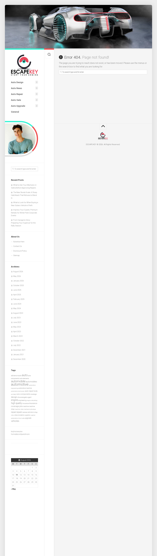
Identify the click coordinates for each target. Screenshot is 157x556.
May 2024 (17, 308)
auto (25, 375)
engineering (22, 400)
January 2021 (18, 355)
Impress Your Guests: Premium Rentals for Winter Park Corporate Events (24, 212)
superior (27, 415)
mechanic (27, 409)
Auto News (16, 88)
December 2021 (19, 350)
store (16, 415)
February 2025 (18, 299)
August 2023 (18, 313)
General (15, 112)
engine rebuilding (32, 400)
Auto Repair (17, 94)
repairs (19, 412)
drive (19, 397)
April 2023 (17, 332)
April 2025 (17, 295)
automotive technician (18, 391)
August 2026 (18, 272)
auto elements (24, 378)
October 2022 (18, 341)
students (21, 415)
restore (25, 412)
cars (18, 394)
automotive (19, 384)
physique (33, 409)
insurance (25, 403)
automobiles (31, 381)
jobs (21, 406)
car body (13, 394)
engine (14, 400)
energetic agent (26, 397)
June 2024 (17, 304)
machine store (19, 409)
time (19, 418)
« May (13, 489)
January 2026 (18, 281)
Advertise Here (18, 242)
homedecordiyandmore (20, 434)
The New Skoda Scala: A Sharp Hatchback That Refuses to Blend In (24, 195)
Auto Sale (16, 100)
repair (13, 412)
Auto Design (17, 82)
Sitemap (16, 255)
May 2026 (17, 276)
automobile (18, 381)
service (31, 412)
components (25, 394)
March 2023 (18, 336)
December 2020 (19, 359)
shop (36, 412)
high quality (16, 403)
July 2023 (17, 318)
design (14, 397)
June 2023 (17, 322)
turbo (23, 418)
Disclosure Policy (20, 251)
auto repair (29, 391)
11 (17, 475)
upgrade (28, 418)
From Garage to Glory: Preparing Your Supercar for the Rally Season (23, 223)
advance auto (16, 376)
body (36, 391)
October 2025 (18, 285)
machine (26, 406)
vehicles (15, 421)
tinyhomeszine (16, 431)
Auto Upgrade (18, 106)
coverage (34, 394)
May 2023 (17, 327)
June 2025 (17, 290)
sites (12, 415)
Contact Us (17, 246)
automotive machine (25, 388)
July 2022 (17, 345)
